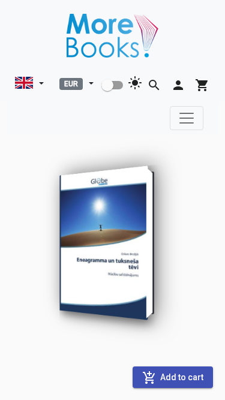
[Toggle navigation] (186, 118)
